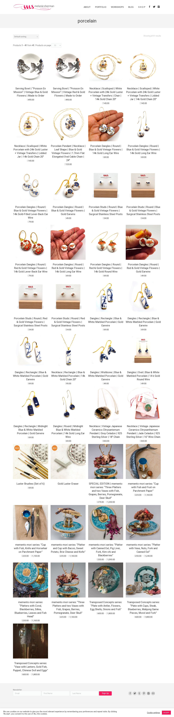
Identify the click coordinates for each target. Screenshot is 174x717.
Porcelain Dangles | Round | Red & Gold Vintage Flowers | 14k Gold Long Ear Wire (68, 268)
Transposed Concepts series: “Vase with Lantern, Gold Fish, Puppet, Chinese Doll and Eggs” (30, 667)
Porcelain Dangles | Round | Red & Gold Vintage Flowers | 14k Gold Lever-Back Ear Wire (30, 268)
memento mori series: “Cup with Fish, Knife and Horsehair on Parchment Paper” (30, 548)
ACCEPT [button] (166, 713)
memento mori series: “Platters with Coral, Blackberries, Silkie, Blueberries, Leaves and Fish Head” (30, 609)
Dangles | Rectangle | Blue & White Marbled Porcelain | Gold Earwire (105, 322)
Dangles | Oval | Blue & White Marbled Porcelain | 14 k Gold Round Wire (143, 376)
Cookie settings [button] (153, 713)
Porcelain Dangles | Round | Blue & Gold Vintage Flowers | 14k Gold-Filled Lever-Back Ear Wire (30, 212)
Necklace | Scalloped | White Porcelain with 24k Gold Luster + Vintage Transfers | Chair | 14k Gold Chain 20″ (106, 94)
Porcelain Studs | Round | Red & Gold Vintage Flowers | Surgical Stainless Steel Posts (30, 322)
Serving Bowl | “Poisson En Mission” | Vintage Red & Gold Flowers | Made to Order (68, 92)
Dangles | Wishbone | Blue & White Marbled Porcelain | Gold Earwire (105, 376)
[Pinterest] (144, 693)
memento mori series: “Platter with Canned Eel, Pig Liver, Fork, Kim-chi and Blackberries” (106, 550)
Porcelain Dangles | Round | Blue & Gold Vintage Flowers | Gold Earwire (68, 210)
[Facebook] (150, 7)
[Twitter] (154, 7)
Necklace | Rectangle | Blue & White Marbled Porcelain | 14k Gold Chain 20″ (68, 376)
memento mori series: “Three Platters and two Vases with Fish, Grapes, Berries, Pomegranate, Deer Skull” (68, 607)
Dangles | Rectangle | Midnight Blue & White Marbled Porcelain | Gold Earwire (31, 430)
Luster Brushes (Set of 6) (30, 483)
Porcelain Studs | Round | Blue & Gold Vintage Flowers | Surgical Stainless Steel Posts (106, 210)
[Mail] (153, 693)
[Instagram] (159, 7)
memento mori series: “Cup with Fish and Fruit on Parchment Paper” (143, 487)
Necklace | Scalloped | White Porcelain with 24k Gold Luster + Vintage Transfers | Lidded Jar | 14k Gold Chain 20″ (143, 94)
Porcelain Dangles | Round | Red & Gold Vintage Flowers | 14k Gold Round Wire (105, 268)
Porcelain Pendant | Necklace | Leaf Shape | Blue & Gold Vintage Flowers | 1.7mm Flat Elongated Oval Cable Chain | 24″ (68, 153)
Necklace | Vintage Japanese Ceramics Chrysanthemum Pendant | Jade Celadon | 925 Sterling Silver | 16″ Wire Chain (143, 431)
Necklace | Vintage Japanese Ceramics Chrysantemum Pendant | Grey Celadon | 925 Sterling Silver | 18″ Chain (105, 431)
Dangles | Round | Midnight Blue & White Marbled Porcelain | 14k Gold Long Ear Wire (68, 431)
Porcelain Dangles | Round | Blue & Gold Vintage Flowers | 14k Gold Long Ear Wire (105, 149)
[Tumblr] (139, 693)
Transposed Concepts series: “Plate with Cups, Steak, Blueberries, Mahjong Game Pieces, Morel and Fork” (143, 607)
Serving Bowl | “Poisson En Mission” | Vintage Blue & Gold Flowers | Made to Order (31, 92)
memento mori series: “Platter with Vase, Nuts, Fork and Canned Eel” (143, 548)
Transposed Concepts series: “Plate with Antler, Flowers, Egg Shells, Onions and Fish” (105, 606)
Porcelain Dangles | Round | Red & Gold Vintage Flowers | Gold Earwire (143, 268)
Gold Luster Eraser (68, 483)
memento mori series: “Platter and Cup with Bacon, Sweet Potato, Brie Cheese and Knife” (68, 548)
